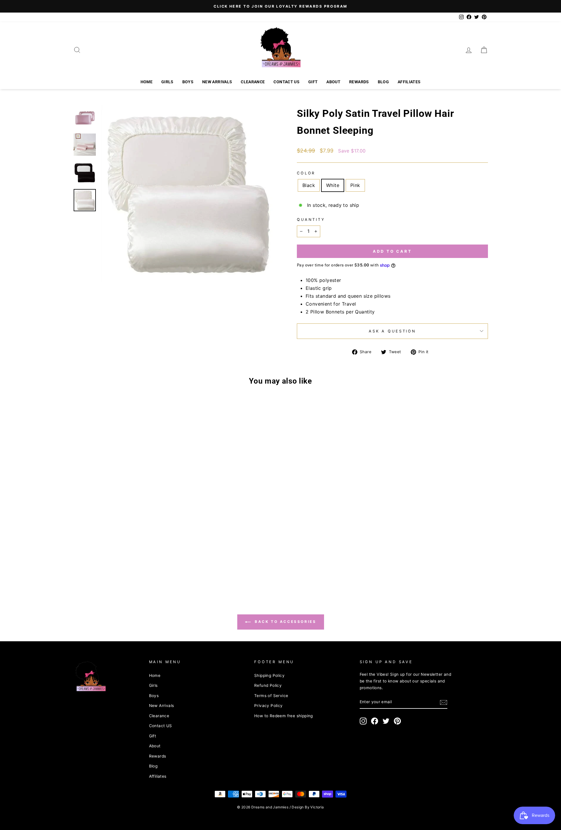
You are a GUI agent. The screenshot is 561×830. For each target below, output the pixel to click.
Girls (167, 81)
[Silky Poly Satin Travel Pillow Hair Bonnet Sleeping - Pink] (130, 580)
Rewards (359, 81)
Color (306, 173)
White (332, 185)
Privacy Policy (268, 705)
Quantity (311, 219)
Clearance (253, 81)
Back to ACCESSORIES (284, 621)
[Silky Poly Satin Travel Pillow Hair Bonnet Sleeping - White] (122, 580)
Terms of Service (271, 695)
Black (308, 185)
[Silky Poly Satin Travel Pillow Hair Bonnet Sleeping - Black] (114, 580)
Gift (313, 81)
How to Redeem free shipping (283, 715)
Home (147, 81)
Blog (383, 81)
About (333, 81)
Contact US (286, 81)
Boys (187, 81)
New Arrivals (217, 81)
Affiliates (409, 81)
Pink (355, 185)
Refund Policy (268, 685)
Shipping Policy (269, 675)
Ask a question (392, 331)
